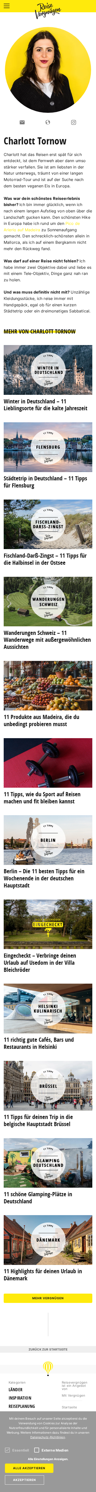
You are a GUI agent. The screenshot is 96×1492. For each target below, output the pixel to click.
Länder (15, 1389)
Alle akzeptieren (29, 1468)
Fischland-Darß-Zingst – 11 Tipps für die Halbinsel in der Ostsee (45, 559)
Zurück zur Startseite (48, 1349)
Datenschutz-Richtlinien (47, 1437)
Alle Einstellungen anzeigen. (48, 1459)
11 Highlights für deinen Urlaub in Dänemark (43, 1274)
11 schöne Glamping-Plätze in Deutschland (38, 1197)
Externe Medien (55, 1450)
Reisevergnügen (48, 10)
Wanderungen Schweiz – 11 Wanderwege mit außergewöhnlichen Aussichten (47, 640)
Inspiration (20, 1398)
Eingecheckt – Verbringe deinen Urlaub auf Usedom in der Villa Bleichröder (40, 963)
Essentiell (20, 1450)
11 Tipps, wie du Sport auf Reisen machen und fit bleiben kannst (42, 797)
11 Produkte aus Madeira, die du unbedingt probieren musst (41, 720)
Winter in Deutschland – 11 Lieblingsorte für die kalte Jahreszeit (45, 404)
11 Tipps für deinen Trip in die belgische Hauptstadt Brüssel (38, 1120)
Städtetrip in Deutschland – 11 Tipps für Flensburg (45, 481)
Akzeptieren (24, 1480)
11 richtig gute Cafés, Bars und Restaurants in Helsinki (39, 1043)
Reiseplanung (22, 1406)
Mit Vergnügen (73, 1395)
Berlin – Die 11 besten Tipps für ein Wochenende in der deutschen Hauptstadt (44, 878)
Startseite (69, 1407)
